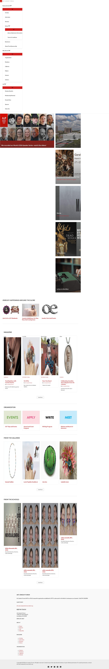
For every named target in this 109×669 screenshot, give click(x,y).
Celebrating (67, 382)
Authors (21, 650)
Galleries (21, 653)
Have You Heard (46, 381)
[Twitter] (51, 667)
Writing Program (47, 426)
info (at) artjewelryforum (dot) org (25, 605)
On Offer (26, 381)
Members (21, 652)
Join (20, 629)
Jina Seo (44, 482)
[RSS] (60, 667)
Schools (21, 654)
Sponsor (21, 627)
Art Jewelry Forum (9, 384)
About (20, 626)
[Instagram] (54, 667)
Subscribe (21, 630)
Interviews (21, 639)
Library (21, 642)
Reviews (21, 641)
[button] (11, 6)
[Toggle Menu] (12, 9)
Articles (21, 638)
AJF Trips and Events (11, 426)
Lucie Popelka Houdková (31, 482)
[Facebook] (48, 667)
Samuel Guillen (9, 482)
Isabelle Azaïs (65, 482)
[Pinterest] (57, 667)
